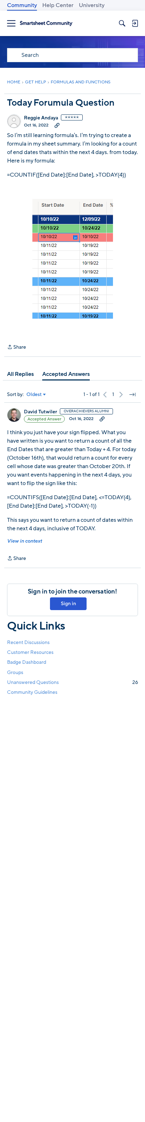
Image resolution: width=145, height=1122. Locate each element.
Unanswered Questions (72, 682)
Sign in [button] (68, 603)
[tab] (20, 374)
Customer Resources (30, 652)
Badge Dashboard (26, 662)
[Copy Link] (57, 125)
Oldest (34, 394)
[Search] (122, 23)
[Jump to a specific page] (132, 394)
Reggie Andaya (41, 118)
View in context (24, 541)
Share (16, 347)
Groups (15, 672)
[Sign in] (134, 23)
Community (22, 5)
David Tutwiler (40, 412)
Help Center (58, 5)
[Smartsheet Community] (46, 23)
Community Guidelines (32, 692)
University (92, 5)
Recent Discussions (28, 642)
